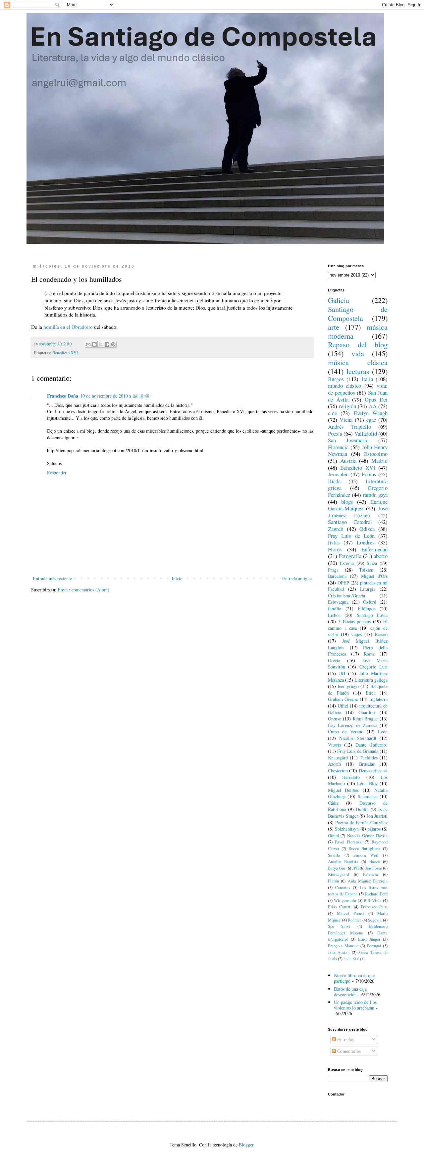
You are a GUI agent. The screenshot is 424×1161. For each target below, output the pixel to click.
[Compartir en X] (100, 344)
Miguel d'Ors (374, 576)
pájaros (374, 829)
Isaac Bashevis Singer (358, 812)
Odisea (367, 529)
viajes (356, 634)
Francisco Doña (62, 395)
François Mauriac (343, 946)
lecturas (357, 371)
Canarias (342, 887)
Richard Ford (376, 894)
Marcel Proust (350, 913)
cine (332, 413)
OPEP (343, 583)
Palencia (370, 874)
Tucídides (369, 757)
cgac (371, 419)
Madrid (379, 460)
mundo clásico (344, 385)
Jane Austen (338, 952)
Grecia (334, 660)
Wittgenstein (345, 900)
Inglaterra (378, 699)
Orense (334, 718)
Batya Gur (336, 868)
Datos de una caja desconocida (350, 992)
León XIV (351, 958)
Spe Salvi (339, 926)
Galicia (338, 300)
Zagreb (335, 529)
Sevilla (334, 855)
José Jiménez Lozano (358, 511)
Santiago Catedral (350, 522)
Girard (333, 835)
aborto (381, 556)
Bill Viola (372, 900)
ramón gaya (375, 494)
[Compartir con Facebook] (107, 344)
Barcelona (337, 576)
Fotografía (350, 556)
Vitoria (334, 745)
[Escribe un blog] (94, 344)
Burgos (336, 379)
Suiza (372, 563)
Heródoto (351, 777)
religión (347, 406)
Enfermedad (374, 549)
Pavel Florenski (349, 842)
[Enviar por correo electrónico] (88, 344)
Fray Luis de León (351, 535)
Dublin (362, 809)
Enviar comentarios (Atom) (83, 589)
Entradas (344, 1039)
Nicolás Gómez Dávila (367, 835)
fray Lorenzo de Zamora (352, 725)
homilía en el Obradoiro (68, 326)
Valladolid (365, 433)
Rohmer (354, 920)
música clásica (358, 362)
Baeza (374, 861)
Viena (346, 419)
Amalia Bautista (343, 861)
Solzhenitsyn (347, 829)
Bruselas (367, 764)
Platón (333, 881)
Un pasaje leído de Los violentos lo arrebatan (355, 1005)
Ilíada (334, 481)
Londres (366, 542)
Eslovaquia (338, 602)
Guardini (366, 712)
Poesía (335, 433)
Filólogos (366, 608)
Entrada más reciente (52, 578)
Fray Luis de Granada (357, 751)
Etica (370, 693)
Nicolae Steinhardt (357, 738)
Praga (333, 570)
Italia (367, 379)
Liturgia (367, 589)
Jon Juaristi (377, 816)
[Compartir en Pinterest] (113, 344)
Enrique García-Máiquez (358, 505)
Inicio (177, 578)
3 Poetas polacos (354, 621)
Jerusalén (338, 474)
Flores (335, 549)
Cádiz (333, 803)
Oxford (369, 602)
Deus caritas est (373, 770)
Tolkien (366, 570)
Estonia (347, 563)
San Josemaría (348, 440)
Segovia (375, 920)
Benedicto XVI (65, 353)
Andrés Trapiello (349, 426)
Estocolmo (376, 453)
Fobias (369, 474)
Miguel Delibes (343, 790)
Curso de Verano (345, 731)
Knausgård (338, 757)
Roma (369, 654)
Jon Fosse (373, 868)
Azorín (334, 764)
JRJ (342, 673)
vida (357, 353)
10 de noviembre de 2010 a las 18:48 (114, 396)
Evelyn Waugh (371, 413)
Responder (57, 472)
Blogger (246, 1144)
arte (333, 327)
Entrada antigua (297, 578)
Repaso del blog (358, 344)
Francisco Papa (374, 907)
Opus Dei (376, 399)
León (383, 731)
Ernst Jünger (369, 939)
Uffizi (343, 706)
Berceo (381, 634)
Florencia (338, 447)
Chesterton (338, 770)
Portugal (374, 946)
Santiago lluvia (372, 615)
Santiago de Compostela (358, 313)
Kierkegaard (338, 874)
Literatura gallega (371, 680)
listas (334, 542)
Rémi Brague (365, 718)
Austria (348, 460)
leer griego (348, 686)
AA (373, 406)
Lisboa (334, 615)
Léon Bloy (367, 783)
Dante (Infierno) (371, 745)
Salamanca (368, 796)
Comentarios (348, 1051)
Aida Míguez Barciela (368, 881)
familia (334, 608)
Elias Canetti (340, 907)
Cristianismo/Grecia (346, 595)
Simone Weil (366, 855)
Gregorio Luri (373, 667)
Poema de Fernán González (361, 822)
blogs (347, 501)
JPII (355, 868)
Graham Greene (343, 699)
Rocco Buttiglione (364, 848)
